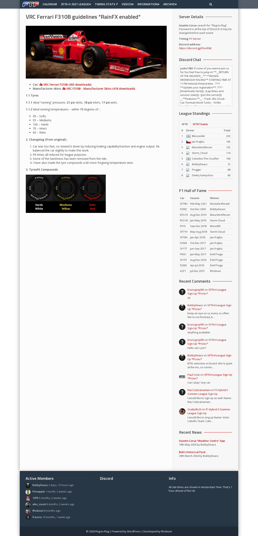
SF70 (184, 124)
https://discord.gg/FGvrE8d (195, 48)
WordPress (134, 531)
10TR (35, 498)
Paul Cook (193, 374)
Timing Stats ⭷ (106, 4)
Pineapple (38, 491)
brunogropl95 (195, 289)
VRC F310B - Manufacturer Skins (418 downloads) (100, 88)
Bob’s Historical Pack (192, 452)
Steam (226, 4)
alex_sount (39, 504)
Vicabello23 (194, 409)
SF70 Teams (200, 124)
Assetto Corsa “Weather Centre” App (202, 441)
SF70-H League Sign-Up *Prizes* (206, 291)
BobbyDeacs (195, 305)
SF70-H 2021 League (75, 4)
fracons (37, 517)
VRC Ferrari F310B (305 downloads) (67, 84)
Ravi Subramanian (198, 390)
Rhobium (37, 510)
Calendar (50, 4)
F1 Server (195, 38)
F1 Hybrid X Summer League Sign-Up (207, 392)
